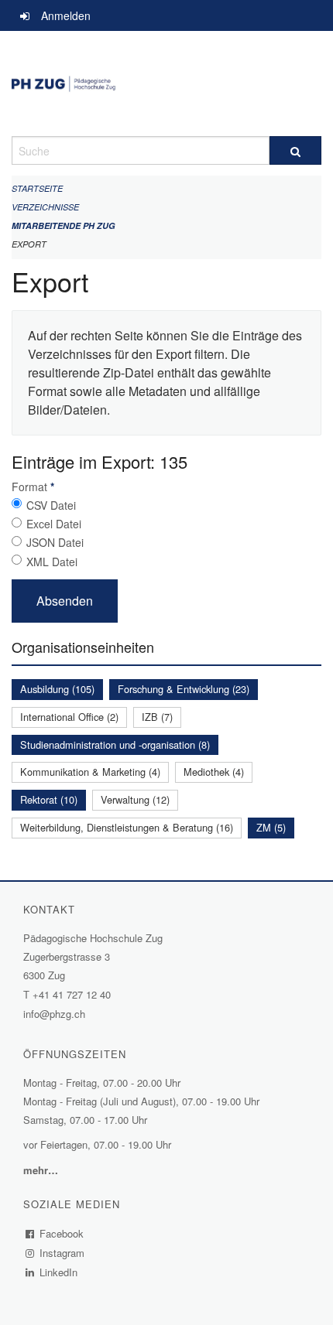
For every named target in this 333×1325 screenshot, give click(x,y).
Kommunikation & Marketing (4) (90, 771)
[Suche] (295, 150)
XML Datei (51, 561)
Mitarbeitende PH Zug (63, 225)
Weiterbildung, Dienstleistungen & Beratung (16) (126, 827)
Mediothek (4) (214, 771)
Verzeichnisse (45, 207)
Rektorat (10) (48, 799)
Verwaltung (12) (135, 799)
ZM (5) (271, 827)
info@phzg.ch (54, 1013)
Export (29, 244)
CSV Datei (51, 505)
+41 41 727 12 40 (72, 994)
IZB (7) (157, 716)
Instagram (62, 1252)
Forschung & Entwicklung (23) (183, 688)
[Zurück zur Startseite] (166, 83)
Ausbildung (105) (57, 688)
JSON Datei (55, 542)
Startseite (37, 188)
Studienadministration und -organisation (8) (115, 744)
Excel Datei (53, 523)
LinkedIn (58, 1272)
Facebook (62, 1233)
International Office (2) (69, 716)
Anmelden (66, 15)
